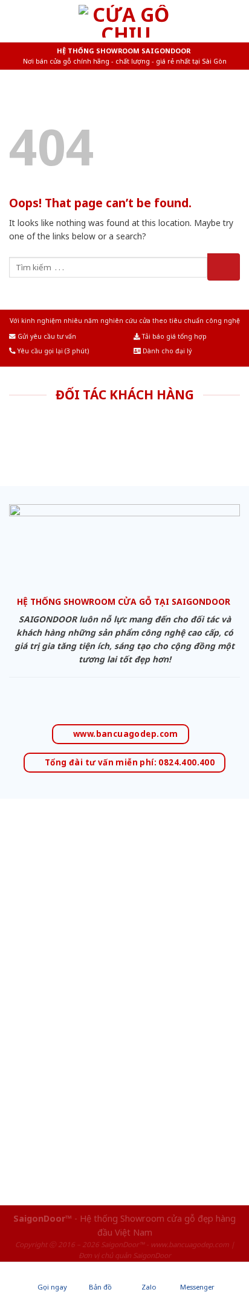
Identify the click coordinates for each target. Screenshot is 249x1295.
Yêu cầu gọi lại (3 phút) (52, 351)
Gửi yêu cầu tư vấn (46, 336)
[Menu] (16, 21)
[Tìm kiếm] (235, 21)
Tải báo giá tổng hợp (173, 336)
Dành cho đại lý (166, 351)
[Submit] (223, 267)
